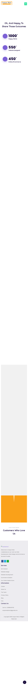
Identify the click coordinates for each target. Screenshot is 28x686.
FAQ (2, 601)
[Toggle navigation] (25, 3)
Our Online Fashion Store (7, 580)
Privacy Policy (4, 595)
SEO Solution (4, 569)
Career (3, 586)
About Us (3, 589)
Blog (2, 598)
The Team (3, 592)
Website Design (5, 572)
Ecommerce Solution (6, 577)
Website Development (7, 574)
